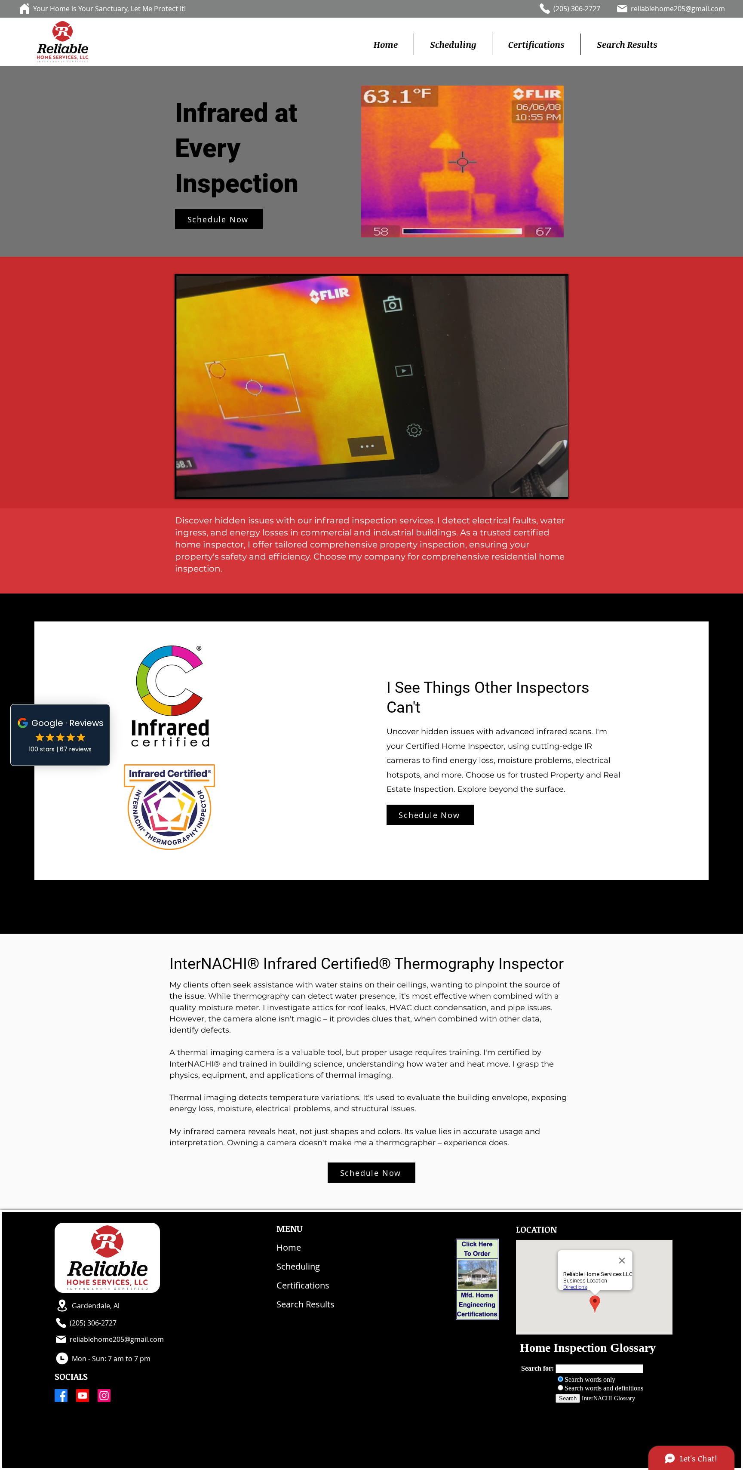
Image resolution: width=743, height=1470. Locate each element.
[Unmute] (200, 486)
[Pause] (186, 486)
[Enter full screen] (556, 486)
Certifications (302, 1285)
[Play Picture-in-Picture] (541, 486)
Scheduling (298, 1266)
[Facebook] (61, 1395)
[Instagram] (104, 1395)
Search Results (305, 1304)
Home (288, 1247)
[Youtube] (82, 1395)
